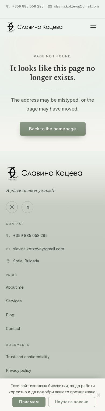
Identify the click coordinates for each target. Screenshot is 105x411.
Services (14, 301)
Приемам (29, 401)
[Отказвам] (98, 395)
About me (15, 287)
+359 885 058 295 (28, 6)
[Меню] (93, 27)
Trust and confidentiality (28, 356)
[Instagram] (12, 207)
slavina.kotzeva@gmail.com (76, 6)
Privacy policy (18, 370)
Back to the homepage (52, 128)
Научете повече (72, 401)
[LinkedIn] (27, 207)
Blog (10, 315)
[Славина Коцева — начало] (35, 27)
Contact (13, 328)
